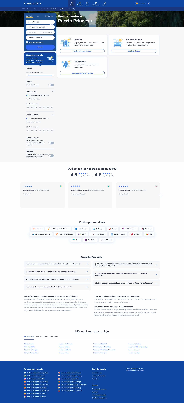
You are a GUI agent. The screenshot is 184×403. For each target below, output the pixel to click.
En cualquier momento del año (39, 95)
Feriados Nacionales (98, 376)
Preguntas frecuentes (99, 389)
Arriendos (95, 379)
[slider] (27, 75)
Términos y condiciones (99, 398)
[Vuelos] (32, 3)
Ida (38, 16)
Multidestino (49, 16)
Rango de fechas (34, 99)
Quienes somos (97, 373)
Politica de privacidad (99, 395)
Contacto (95, 392)
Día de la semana (32, 104)
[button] (148, 3)
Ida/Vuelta (29, 16)
